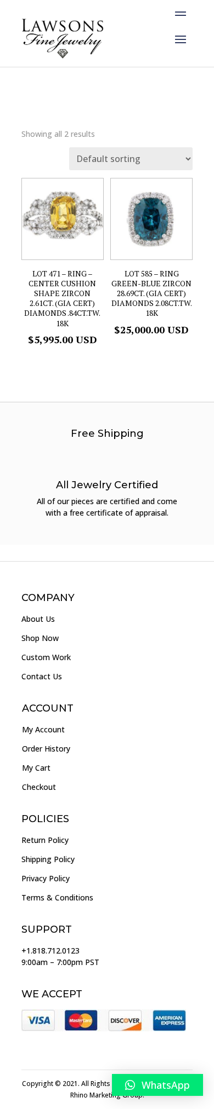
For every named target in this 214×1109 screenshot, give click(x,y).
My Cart (36, 768)
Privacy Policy (45, 878)
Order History (46, 748)
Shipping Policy (48, 859)
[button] (157, 1085)
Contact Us (41, 676)
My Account (43, 729)
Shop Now (40, 638)
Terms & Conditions (57, 897)
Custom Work (46, 657)
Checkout (39, 787)
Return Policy (45, 840)
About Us (38, 619)
